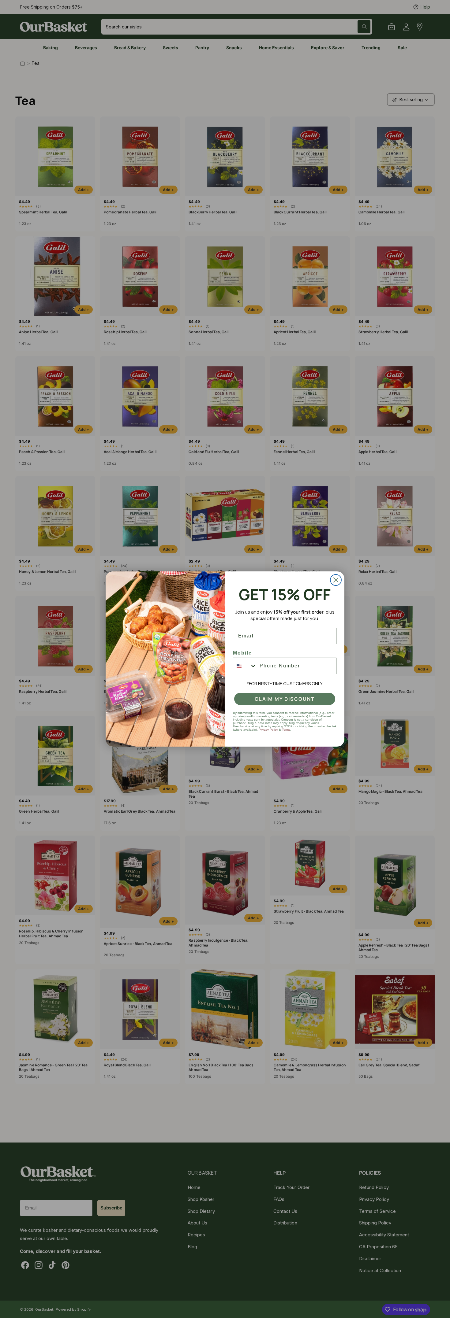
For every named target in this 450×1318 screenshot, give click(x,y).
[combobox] (245, 666)
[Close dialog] (335, 579)
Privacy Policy (268, 729)
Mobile (242, 652)
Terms (286, 729)
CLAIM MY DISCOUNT (285, 699)
